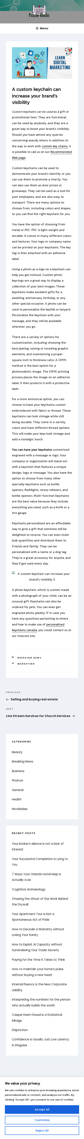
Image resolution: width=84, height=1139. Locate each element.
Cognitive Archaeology (29, 889)
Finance (17, 780)
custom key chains (54, 146)
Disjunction (20, 1030)
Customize (42, 1120)
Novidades (20, 809)
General (17, 790)
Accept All (42, 1109)
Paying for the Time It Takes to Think (38, 960)
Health (16, 799)
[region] (42, 1108)
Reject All (42, 1131)
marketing (26, 663)
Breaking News (29, 657)
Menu (44, 28)
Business (18, 771)
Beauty (17, 752)
